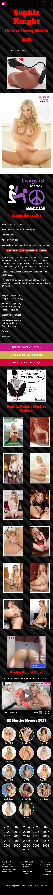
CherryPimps (6, 864)
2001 (26, 850)
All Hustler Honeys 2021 (26, 720)
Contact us (47, 874)
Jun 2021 (9, 780)
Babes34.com (8, 886)
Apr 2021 (26, 762)
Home (11, 50)
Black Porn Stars (8, 862)
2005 (17, 845)
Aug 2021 (44, 780)
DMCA (49, 867)
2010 (16, 841)
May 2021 (44, 762)
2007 (45, 841)
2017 (45, 831)
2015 (17, 836)
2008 (36, 841)
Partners (48, 872)
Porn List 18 (45, 886)
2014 (26, 836)
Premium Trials (33, 886)
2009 (26, 841)
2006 (7, 845)
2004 (26, 845)
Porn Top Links (20, 886)
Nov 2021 (8, 817)
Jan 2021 (9, 743)
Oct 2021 (44, 799)
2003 (36, 845)
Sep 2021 (26, 799)
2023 (36, 827)
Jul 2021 (26, 780)
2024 (26, 827)
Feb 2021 (26, 743)
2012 (45, 836)
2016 (7, 836)
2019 (26, 831)
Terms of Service (45, 864)
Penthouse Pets (8, 867)
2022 (45, 827)
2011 (7, 841)
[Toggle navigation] (47, 3)
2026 (7, 827)
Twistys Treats (7, 872)
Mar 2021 (44, 743)
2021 (7, 831)
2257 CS (48, 869)
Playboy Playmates (9, 869)
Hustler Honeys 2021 (23, 50)
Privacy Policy (46, 862)
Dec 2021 (26, 817)
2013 (36, 836)
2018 (36, 831)
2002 (45, 845)
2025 (17, 827)
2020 (17, 831)
